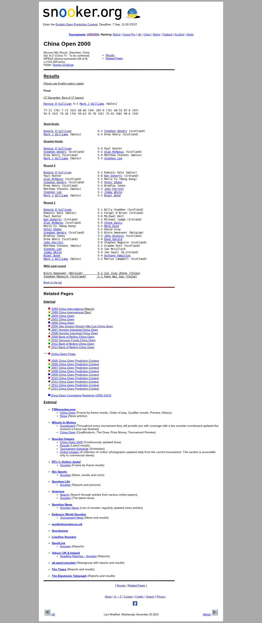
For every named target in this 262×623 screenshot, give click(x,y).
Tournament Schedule (74, 448)
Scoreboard (67, 425)
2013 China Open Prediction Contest (75, 388)
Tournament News (72, 517)
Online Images (69, 452)
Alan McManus (114, 151)
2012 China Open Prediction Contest (75, 385)
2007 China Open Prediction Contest (75, 367)
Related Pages (114, 58)
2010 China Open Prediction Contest (75, 378)
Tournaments (77, 34)
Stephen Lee (113, 158)
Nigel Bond (112, 195)
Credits (139, 596)
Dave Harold (113, 239)
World (190, 34)
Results (110, 55)
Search (64, 494)
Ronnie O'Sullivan (63, 64)
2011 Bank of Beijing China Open (72, 343)
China (147, 34)
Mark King (111, 226)
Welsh (156, 34)
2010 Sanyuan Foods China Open (73, 340)
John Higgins (114, 235)
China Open (68, 412)
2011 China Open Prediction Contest (75, 381)
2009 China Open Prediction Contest (75, 374)
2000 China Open (62, 315)
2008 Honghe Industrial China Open (74, 333)
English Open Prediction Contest (77, 24)
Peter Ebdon (113, 182)
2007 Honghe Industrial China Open (74, 329)
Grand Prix (129, 34)
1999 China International (67, 308)
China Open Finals (63, 354)
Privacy (161, 596)
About (108, 596)
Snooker (65, 465)
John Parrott (114, 189)
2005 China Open (62, 322)
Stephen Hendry (115, 131)
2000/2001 (93, 34)
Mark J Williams (92, 103)
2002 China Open (62, 319)
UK (139, 34)
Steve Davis (113, 222)
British (117, 34)
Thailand (167, 34)
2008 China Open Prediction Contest (75, 371)
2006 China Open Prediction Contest (75, 364)
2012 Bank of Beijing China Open (72, 347)
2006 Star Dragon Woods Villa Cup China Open (82, 326)
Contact (128, 596)
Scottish (179, 34)
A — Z (118, 596)
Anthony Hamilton (117, 255)
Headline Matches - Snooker (78, 556)
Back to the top (53, 282)
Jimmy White (113, 192)
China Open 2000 (71, 442)
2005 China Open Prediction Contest (75, 360)
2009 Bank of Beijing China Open (72, 336)
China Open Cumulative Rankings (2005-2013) (81, 395)
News (63, 416)
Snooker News (69, 507)
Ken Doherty (113, 175)
